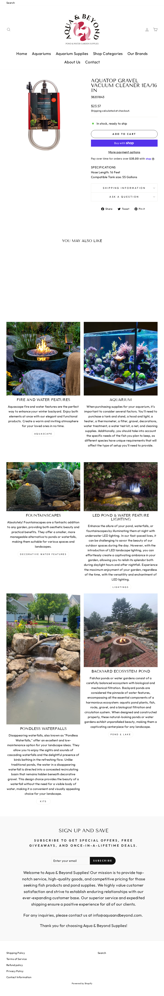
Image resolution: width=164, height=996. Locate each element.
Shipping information (124, 187)
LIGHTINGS (121, 587)
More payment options (124, 152)
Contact (92, 62)
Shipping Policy (15, 952)
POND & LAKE (121, 734)
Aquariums (41, 53)
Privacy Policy (15, 971)
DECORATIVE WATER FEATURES (43, 554)
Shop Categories (108, 53)
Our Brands (137, 53)
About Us (72, 62)
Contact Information (18, 977)
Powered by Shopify (82, 983)
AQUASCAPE (43, 433)
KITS (43, 801)
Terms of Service (16, 959)
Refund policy (14, 965)
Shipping (96, 110)
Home (21, 53)
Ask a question (124, 196)
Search (10, 2)
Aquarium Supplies (72, 53)
